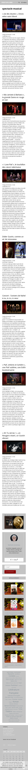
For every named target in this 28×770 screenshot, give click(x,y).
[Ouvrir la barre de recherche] (19, 2)
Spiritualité (15, 709)
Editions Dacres (18, 678)
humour (14, 685)
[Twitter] (13, 559)
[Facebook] (11, 559)
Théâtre (9, 711)
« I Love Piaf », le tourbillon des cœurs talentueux (13, 165)
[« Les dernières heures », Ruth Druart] (14, 588)
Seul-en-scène (15, 707)
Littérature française (13, 691)
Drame (17, 676)
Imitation (20, 685)
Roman (16, 701)
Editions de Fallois (10, 679)
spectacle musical (9, 709)
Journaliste (14, 687)
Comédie (12, 676)
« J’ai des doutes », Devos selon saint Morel (13, 15)
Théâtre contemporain (17, 711)
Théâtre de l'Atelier (19, 715)
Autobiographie (17, 672)
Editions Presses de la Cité (12, 683)
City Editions (17, 674)
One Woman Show (18, 697)
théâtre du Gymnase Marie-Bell (13, 716)
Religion (10, 702)
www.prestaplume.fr (11, 556)
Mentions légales (12, 745)
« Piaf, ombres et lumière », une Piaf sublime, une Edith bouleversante (14, 367)
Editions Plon (14, 681)
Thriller (20, 709)
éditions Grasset (14, 718)
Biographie (11, 674)
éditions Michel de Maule (14, 721)
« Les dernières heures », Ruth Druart (13, 597)
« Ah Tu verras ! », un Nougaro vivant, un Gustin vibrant (13, 435)
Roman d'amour (14, 704)
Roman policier (19, 706)
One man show (9, 697)
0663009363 (8, 733)
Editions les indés (18, 679)
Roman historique (10, 706)
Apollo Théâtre (10, 672)
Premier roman (17, 699)
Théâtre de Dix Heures (14, 713)
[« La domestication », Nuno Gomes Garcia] (14, 656)
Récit (7, 707)
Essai (20, 683)
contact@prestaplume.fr (9, 735)
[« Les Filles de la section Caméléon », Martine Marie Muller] (14, 639)
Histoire (7, 685)
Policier (10, 699)
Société (20, 707)
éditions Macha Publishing (13, 719)
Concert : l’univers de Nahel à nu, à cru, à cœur (14, 296)
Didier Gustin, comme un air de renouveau (13, 237)
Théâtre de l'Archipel (9, 715)
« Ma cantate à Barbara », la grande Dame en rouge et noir (13, 97)
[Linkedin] (15, 559)
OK (15, 769)
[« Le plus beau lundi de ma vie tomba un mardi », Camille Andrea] (14, 604)
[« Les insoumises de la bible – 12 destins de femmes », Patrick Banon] (14, 622)
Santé (9, 707)
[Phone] (17, 559)
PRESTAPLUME (6, 2)
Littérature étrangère (14, 695)
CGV (4, 745)
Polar (6, 699)
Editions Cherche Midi (10, 678)
